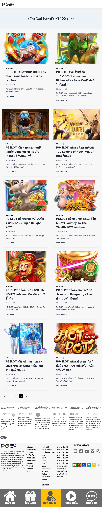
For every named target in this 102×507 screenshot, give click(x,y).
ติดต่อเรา (29, 469)
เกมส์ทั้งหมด (30, 458)
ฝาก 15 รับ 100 (62, 455)
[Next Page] (46, 396)
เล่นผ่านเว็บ (46, 477)
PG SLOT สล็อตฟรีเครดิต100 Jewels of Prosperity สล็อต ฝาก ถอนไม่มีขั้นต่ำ (74, 294)
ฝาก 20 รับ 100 (62, 450)
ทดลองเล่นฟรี (31, 461)
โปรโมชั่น (30, 455)
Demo (44, 461)
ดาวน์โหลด (46, 469)
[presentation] (25, 48)
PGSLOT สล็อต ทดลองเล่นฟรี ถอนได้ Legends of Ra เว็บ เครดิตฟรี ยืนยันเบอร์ (23, 152)
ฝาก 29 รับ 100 (62, 452)
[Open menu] (98, 4)
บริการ (28, 471)
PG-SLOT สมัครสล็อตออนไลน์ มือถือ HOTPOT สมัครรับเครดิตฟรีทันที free (75, 366)
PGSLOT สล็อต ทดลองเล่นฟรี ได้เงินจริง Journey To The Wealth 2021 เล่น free (76, 223)
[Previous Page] (4, 396)
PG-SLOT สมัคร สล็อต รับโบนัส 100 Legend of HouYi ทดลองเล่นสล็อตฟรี (75, 152)
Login (44, 466)
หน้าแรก (29, 447)
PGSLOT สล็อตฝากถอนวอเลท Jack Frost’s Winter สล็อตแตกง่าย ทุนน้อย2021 (25, 366)
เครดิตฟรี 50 (61, 469)
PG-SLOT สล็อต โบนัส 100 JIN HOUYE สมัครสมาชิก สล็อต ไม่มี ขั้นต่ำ (25, 294)
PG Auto (45, 471)
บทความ (29, 463)
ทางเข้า (45, 463)
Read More (11, 96)
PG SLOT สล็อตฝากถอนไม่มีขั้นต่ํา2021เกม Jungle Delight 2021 (25, 223)
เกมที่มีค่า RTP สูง (48, 452)
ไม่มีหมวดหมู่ (9, 68)
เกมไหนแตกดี (47, 450)
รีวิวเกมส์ (29, 466)
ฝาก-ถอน (29, 452)
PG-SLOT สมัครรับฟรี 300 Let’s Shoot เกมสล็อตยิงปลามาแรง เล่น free (26, 76)
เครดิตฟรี (45, 447)
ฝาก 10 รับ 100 (62, 447)
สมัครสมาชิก (31, 450)
